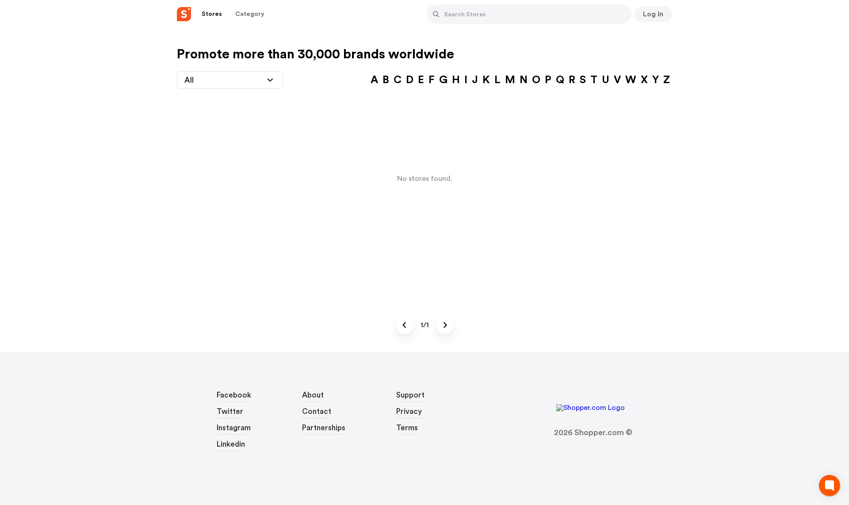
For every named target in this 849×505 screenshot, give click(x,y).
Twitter (230, 411)
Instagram (234, 428)
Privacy (409, 411)
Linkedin (231, 444)
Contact (316, 411)
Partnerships (323, 428)
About (313, 395)
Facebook (234, 395)
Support (410, 395)
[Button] (436, 14)
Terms (407, 428)
